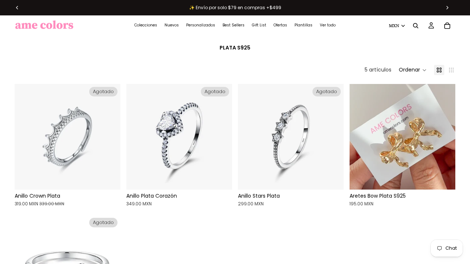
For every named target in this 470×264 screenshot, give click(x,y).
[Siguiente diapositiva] (109, 137)
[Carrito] (447, 26)
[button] (413, 70)
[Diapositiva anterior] (26, 137)
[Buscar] (416, 26)
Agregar (450, 178)
